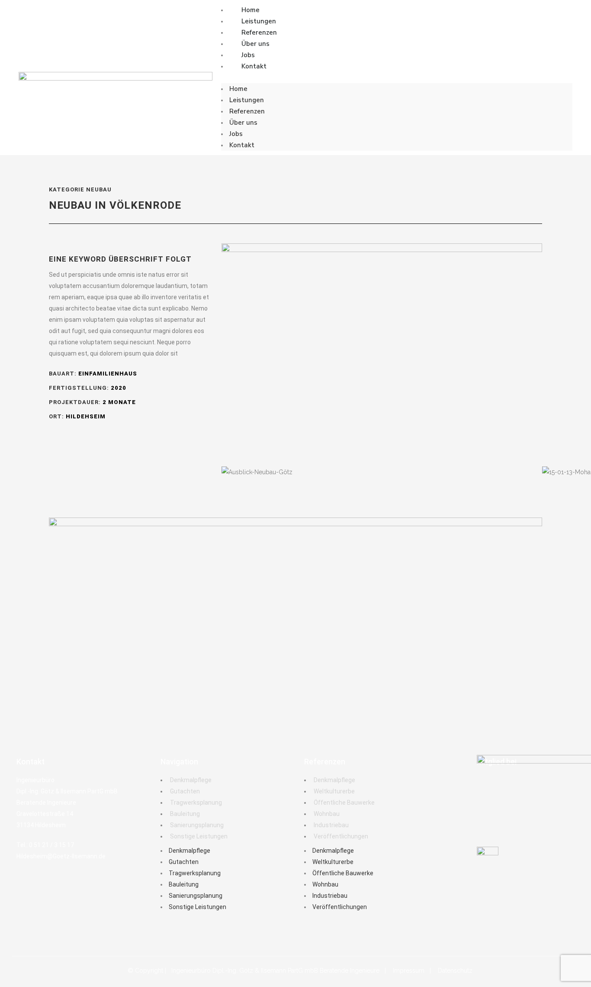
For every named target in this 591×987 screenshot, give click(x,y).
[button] (396, 77)
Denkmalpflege (191, 780)
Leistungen (258, 21)
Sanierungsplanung (197, 825)
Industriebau (331, 825)
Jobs (248, 55)
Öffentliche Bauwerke (344, 802)
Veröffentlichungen (341, 836)
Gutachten (185, 791)
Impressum (408, 970)
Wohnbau (327, 813)
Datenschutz (455, 970)
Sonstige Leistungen (199, 836)
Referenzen (259, 32)
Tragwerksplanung (196, 802)
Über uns (255, 43)
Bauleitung (185, 813)
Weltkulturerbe (334, 791)
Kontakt (254, 66)
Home (250, 10)
